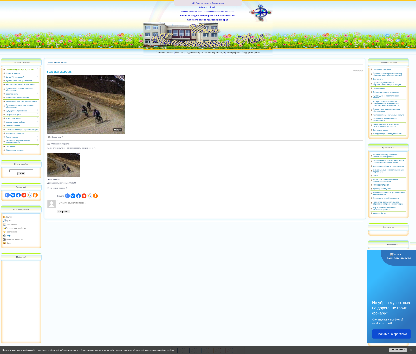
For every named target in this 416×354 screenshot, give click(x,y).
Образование (11, 224)
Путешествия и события (16, 228)
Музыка (9, 221)
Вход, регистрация (251, 52)
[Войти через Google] (29, 195)
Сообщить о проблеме (392, 334)
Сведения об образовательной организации (205, 52)
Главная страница (164, 52)
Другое (9, 217)
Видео (57, 62)
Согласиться (398, 350)
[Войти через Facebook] (18, 195)
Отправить (63, 211)
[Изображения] (63, 165)
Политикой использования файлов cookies (154, 350)
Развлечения (11, 232)
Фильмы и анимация (14, 239)
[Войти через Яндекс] (23, 195)
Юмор (8, 243)
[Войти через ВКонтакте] (12, 195)
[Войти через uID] (7, 195)
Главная (50, 62)
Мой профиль (233, 52)
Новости (179, 52)
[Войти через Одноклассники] (35, 195)
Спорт (8, 236)
